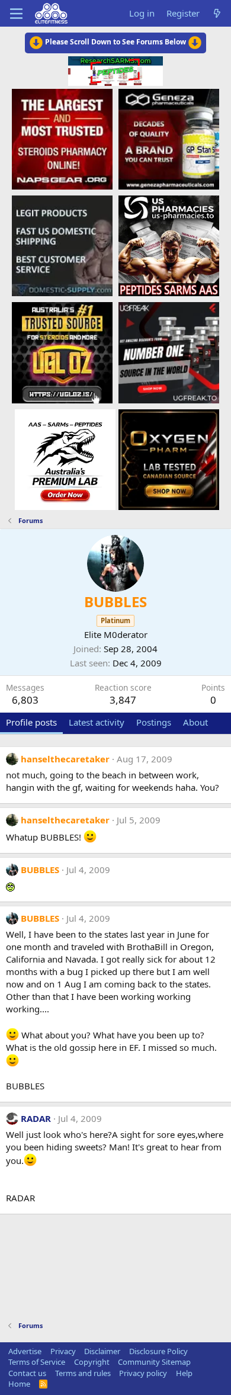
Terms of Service (36, 1361)
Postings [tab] (153, 722)
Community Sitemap (154, 1361)
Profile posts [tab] (31, 722)
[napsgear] (62, 139)
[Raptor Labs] (65, 459)
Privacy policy (143, 1373)
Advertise (24, 1351)
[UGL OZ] (62, 352)
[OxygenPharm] (168, 459)
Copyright (92, 1361)
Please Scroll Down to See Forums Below (115, 42)
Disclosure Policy (158, 1351)
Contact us (27, 1373)
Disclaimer (102, 1351)
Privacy (63, 1351)
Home (19, 1383)
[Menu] (16, 13)
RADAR (36, 1118)
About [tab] (195, 722)
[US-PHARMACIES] (168, 245)
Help (184, 1373)
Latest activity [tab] (96, 722)
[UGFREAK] (168, 352)
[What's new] (217, 13)
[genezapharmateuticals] (168, 139)
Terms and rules (83, 1373)
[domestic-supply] (62, 245)
